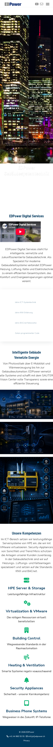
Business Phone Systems (26, 711)
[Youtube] (37, 4)
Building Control (26, 638)
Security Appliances (26, 688)
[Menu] (47, 4)
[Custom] (41, 4)
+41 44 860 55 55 (16, 736)
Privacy (27, 740)
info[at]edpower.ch (36, 736)
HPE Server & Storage (26, 588)
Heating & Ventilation (26, 665)
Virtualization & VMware (26, 611)
